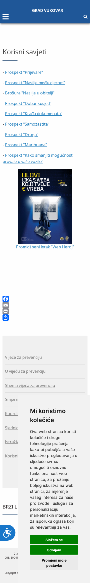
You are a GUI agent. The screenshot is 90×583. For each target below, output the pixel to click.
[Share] (45, 317)
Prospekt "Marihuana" (26, 144)
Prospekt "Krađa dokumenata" (33, 113)
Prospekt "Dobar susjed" (28, 103)
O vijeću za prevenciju (25, 371)
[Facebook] (45, 299)
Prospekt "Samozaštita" (27, 124)
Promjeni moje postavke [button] (54, 563)
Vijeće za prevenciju (23, 357)
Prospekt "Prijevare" (24, 72)
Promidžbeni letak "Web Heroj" (45, 247)
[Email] (45, 305)
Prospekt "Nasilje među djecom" (35, 82)
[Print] (45, 311)
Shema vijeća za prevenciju (30, 385)
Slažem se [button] (54, 540)
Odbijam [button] (54, 550)
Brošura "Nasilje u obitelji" (29, 93)
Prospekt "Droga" (21, 134)
